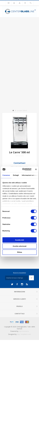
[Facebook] (17, 284)
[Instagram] (22, 284)
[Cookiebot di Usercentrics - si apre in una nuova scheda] (23, 169)
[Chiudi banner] (36, 169)
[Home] (13, 110)
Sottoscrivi (31, 277)
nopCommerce (24, 331)
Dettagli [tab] (16, 175)
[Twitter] (12, 284)
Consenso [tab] (6, 175)
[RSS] (27, 284)
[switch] (34, 218)
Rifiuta (19, 252)
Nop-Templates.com (24, 334)
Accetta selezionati (19, 246)
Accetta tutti (19, 240)
